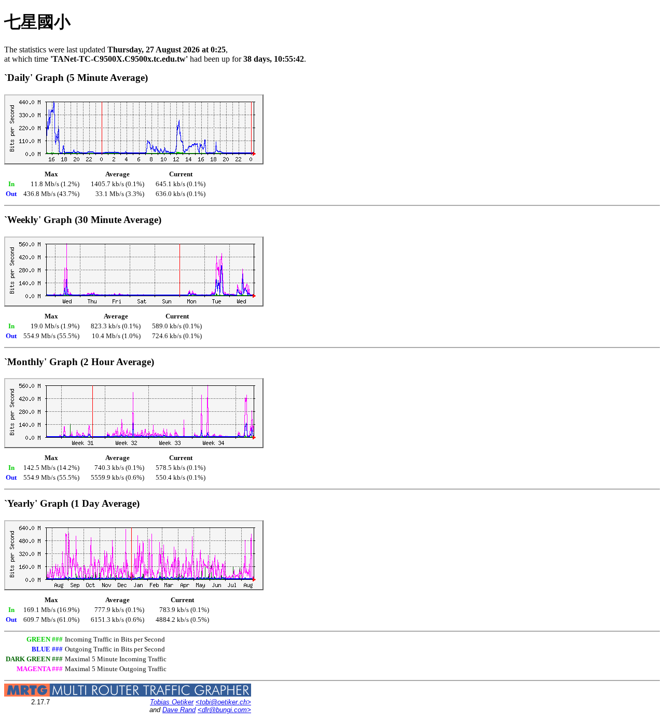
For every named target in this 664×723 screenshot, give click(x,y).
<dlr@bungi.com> (224, 710)
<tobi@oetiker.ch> (223, 702)
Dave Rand (179, 710)
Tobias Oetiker (171, 702)
